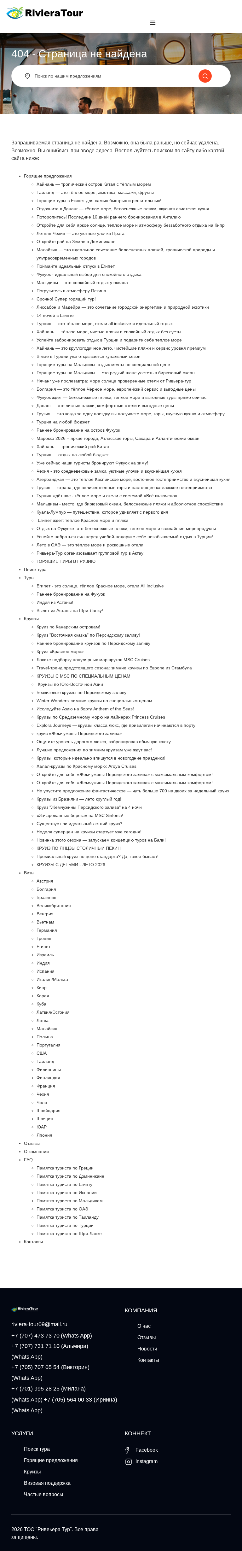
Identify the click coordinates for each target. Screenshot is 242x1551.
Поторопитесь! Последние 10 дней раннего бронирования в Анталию (109, 216)
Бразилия (46, 897)
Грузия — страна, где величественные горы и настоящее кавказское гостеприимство (124, 487)
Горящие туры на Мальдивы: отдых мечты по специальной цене (103, 364)
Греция (44, 938)
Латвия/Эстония (53, 1012)
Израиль (45, 954)
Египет (43, 946)
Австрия (45, 880)
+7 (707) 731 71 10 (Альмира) (49, 1346)
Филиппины (49, 1069)
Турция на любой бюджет (63, 421)
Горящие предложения (48, 175)
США (42, 1053)
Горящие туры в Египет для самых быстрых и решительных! (99, 200)
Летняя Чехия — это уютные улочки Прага (80, 233)
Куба (41, 1003)
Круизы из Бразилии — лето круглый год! (79, 799)
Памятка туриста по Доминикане (70, 1176)
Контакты (33, 1241)
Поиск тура (35, 569)
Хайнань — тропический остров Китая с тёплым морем (94, 184)
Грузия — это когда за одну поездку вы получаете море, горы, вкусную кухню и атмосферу (131, 413)
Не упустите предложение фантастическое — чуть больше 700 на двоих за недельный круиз (133, 790)
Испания (46, 971)
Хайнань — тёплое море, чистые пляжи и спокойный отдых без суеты (109, 331)
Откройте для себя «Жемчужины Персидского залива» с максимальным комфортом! (125, 774)
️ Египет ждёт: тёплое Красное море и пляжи (82, 520)
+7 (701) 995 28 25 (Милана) (48, 1388)
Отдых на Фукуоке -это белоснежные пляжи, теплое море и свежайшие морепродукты (126, 528)
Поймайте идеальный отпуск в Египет (76, 266)
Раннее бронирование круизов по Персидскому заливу (93, 643)
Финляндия (48, 1077)
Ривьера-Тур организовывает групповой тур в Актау (90, 553)
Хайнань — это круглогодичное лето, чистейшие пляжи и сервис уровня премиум (121, 348)
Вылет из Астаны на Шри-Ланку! (70, 610)
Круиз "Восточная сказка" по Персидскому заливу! (88, 635)
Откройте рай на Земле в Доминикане (76, 241)
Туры (29, 577)
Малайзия (47, 1028)
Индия (43, 962)
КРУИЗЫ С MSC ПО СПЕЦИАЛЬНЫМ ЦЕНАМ (83, 676)
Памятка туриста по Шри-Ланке (69, 1233)
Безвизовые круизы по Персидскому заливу (81, 692)
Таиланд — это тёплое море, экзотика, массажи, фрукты (95, 192)
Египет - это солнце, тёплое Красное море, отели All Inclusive (100, 585)
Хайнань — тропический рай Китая (73, 446)
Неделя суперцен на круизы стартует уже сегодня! (89, 831)
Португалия (48, 1044)
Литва (43, 1020)
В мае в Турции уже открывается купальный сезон (89, 356)
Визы (29, 872)
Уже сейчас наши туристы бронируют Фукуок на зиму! (92, 462)
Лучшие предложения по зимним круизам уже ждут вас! (94, 749)
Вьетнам (45, 921)
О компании (36, 1151)
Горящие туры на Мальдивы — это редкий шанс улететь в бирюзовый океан (116, 372)
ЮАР (42, 1126)
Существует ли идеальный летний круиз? (79, 823)
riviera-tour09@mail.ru (39, 1324)
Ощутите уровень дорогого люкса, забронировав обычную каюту (104, 741)
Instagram (146, 1461)
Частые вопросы (43, 1494)
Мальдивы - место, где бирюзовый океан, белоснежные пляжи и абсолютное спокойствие (130, 503)
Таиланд (45, 1061)
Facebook (146, 1450)
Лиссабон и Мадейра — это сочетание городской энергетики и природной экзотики (123, 307)
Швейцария (48, 1110)
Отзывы (32, 1143)
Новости (147, 1348)
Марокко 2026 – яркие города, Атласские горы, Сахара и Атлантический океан (118, 438)
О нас (144, 1326)
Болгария (46, 889)
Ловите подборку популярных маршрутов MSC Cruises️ (93, 659)
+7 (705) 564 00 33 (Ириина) (80, 1399)
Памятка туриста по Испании (67, 1192)
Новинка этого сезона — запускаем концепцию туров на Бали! (101, 840)
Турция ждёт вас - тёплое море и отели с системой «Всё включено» (107, 495)
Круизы (31, 618)
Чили (42, 1102)
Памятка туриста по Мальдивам (70, 1200)
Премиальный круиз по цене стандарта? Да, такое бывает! (97, 856)
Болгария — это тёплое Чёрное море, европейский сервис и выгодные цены (116, 389)
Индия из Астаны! (55, 602)
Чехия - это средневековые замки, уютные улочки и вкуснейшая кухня (109, 471)
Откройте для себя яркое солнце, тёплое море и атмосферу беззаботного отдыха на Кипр (131, 225)
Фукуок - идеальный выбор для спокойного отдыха (89, 274)
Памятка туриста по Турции (65, 1225)
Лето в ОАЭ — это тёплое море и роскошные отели (90, 544)
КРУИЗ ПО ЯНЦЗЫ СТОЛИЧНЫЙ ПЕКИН (79, 848)
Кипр (42, 987)
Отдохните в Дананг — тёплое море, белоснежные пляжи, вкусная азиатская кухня (123, 208)
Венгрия (45, 913)
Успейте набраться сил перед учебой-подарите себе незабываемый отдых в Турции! (125, 536)
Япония (44, 1135)
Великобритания (54, 905)
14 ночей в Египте (55, 315)
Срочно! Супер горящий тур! (66, 298)
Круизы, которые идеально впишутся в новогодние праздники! (101, 758)
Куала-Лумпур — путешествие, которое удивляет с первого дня (102, 512)
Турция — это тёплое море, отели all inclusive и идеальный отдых (105, 323)
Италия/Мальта (52, 979)
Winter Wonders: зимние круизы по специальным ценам (94, 700)
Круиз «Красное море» (60, 651)
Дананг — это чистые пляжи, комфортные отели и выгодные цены (105, 405)
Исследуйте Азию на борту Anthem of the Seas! (85, 708)
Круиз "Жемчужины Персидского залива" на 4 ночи (89, 807)
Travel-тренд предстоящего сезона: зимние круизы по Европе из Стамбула (114, 667)
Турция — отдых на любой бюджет (73, 454)
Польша (45, 1036)
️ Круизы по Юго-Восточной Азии (70, 684)
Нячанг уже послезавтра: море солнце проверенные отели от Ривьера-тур (114, 380)
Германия (47, 930)
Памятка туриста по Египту (64, 1184)
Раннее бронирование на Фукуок (71, 594)
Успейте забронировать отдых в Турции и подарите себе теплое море (109, 339)
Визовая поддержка (47, 1483)
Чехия (43, 1094)
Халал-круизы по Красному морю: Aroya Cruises (86, 766)
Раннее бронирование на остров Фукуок (78, 430)
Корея (43, 995)
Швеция (45, 1118)
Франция (46, 1085)
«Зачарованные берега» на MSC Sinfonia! (80, 815)
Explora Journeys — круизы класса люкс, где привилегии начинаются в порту (116, 725)
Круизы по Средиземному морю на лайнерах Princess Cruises (101, 717)
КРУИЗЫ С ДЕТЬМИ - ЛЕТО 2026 (71, 864)
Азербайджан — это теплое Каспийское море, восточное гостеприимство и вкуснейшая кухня (134, 479)
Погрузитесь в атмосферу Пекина (71, 290)
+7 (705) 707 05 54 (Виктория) (50, 1367)
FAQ (28, 1159)
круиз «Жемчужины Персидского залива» (79, 733)
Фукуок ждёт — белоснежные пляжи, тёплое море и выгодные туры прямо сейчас (121, 397)
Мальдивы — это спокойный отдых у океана (82, 282)
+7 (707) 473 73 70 (35, 1335)
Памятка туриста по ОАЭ (62, 1208)
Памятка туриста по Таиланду (68, 1217)
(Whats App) (76, 1335)
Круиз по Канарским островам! (68, 626)
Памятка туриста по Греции (65, 1167)
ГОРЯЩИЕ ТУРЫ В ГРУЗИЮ (66, 561)
